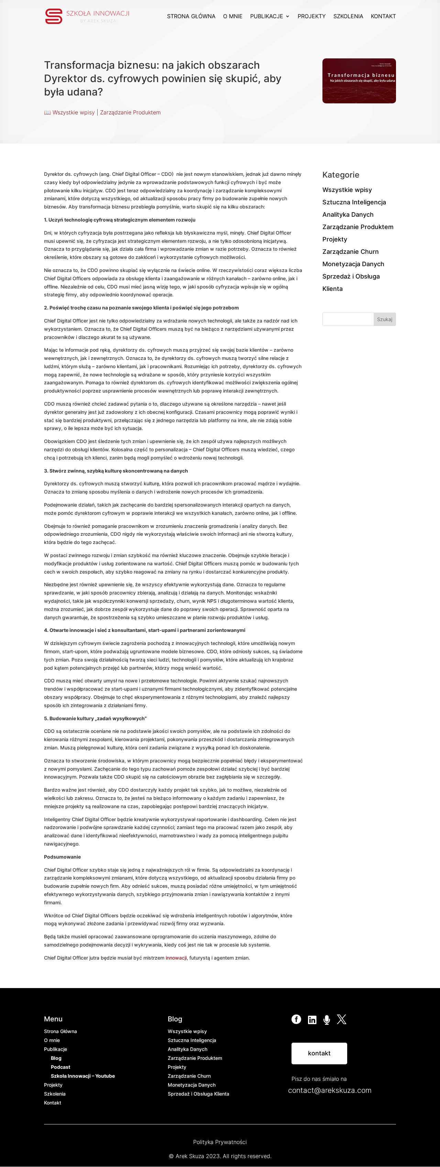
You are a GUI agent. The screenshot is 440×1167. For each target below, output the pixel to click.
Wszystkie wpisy (74, 112)
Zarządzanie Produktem (130, 112)
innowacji (176, 958)
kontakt (319, 1053)
